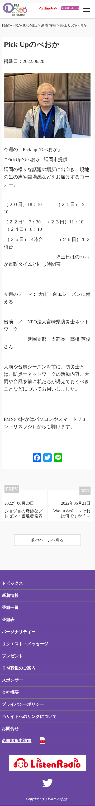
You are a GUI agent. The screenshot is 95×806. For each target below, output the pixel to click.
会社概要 (10, 692)
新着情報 (10, 595)
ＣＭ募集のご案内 (19, 668)
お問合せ (10, 728)
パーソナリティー (19, 631)
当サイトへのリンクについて (29, 716)
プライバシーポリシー (23, 704)
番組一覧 (10, 607)
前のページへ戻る (47, 540)
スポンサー (12, 680)
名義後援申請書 (16, 740)
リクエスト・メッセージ (25, 644)
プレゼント (12, 656)
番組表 (8, 619)
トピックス (12, 583)
